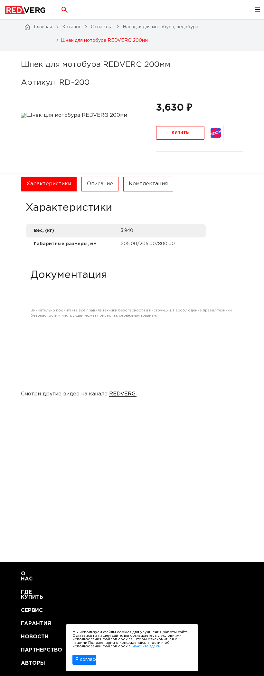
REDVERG (122, 394)
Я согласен (85, 660)
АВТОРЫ (29, 663)
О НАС (27, 576)
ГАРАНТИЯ (29, 623)
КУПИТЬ (180, 132)
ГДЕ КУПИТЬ (29, 595)
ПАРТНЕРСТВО (29, 650)
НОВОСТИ (29, 636)
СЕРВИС (29, 610)
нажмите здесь (146, 646)
